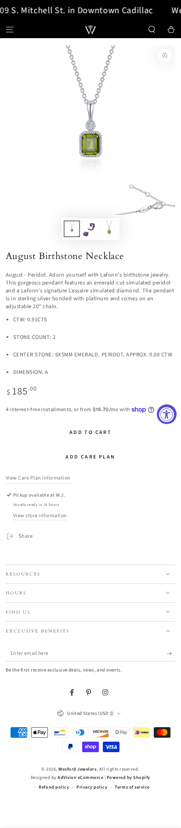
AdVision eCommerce (80, 778)
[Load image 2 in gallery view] (90, 228)
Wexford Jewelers (77, 769)
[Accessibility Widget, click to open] (167, 414)
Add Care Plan (90, 457)
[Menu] (9, 29)
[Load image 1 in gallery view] (72, 228)
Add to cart (90, 432)
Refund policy (54, 787)
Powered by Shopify (128, 778)
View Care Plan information (38, 478)
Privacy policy (91, 787)
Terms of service (132, 787)
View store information (40, 515)
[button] (152, 29)
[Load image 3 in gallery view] (109, 228)
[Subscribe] (171, 654)
